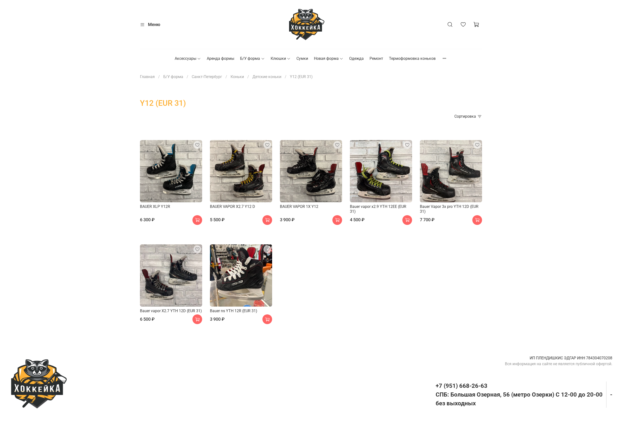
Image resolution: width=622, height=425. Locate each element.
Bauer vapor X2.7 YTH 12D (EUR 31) (171, 311)
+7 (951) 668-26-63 (461, 385)
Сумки (302, 58)
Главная (147, 76)
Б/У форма (250, 58)
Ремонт (376, 58)
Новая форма (326, 58)
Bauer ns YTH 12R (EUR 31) (233, 311)
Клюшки (278, 58)
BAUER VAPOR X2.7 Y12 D (232, 206)
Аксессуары (185, 58)
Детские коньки (266, 76)
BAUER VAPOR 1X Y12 (299, 206)
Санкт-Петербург (207, 76)
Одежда (356, 58)
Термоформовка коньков (412, 58)
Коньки (237, 76)
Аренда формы (220, 58)
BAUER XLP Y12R (155, 206)
